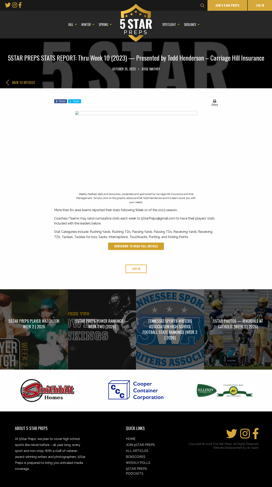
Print (214, 105)
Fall (70, 24)
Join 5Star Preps (140, 445)
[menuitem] (71, 24)
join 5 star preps (227, 5)
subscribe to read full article (136, 246)
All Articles (137, 451)
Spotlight (169, 24)
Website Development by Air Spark (235, 447)
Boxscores (135, 457)
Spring (103, 24)
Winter (86, 24)
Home (131, 439)
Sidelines (190, 24)
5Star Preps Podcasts (136, 471)
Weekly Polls (138, 463)
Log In (260, 5)
